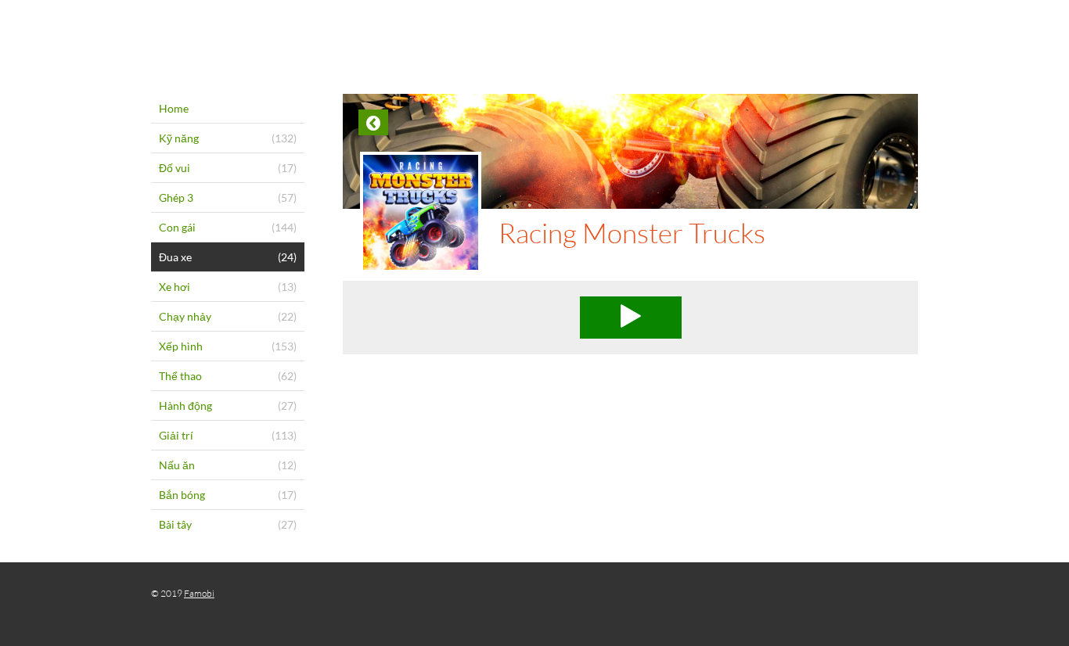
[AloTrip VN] (534, 35)
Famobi (199, 593)
